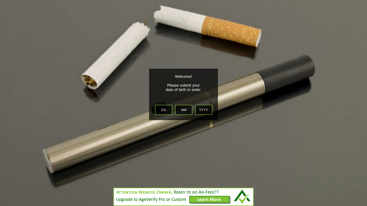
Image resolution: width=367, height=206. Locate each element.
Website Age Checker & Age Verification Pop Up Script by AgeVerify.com (362, 205)
